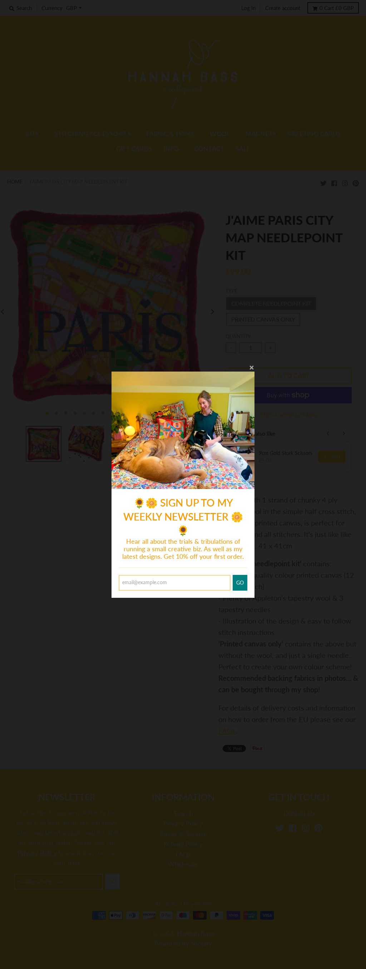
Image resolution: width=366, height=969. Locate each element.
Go (240, 583)
